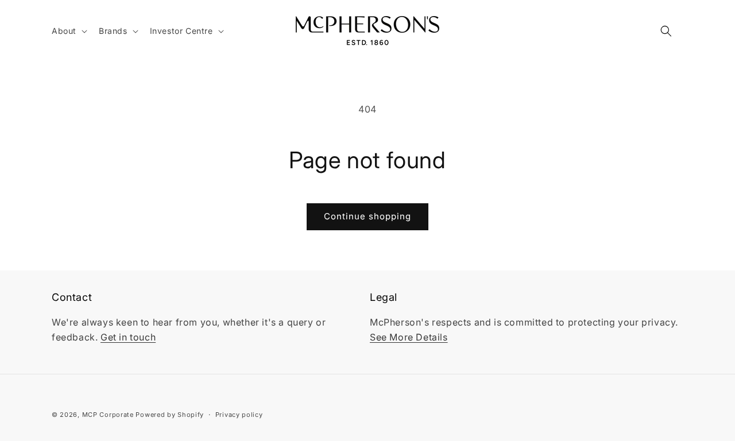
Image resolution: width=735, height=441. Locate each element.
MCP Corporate (108, 415)
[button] (68, 31)
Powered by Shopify (170, 415)
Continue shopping (367, 216)
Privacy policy (239, 414)
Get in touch (128, 337)
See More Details (409, 337)
